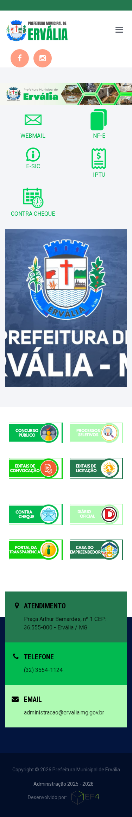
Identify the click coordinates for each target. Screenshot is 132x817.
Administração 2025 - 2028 (63, 784)
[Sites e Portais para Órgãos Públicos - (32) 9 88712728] (86, 797)
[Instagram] (42, 58)
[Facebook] (20, 58)
